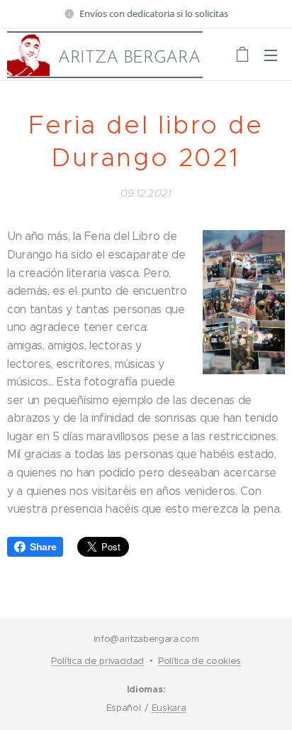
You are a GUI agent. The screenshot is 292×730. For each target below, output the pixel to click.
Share (43, 546)
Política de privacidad (97, 661)
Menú (271, 54)
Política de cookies (199, 661)
